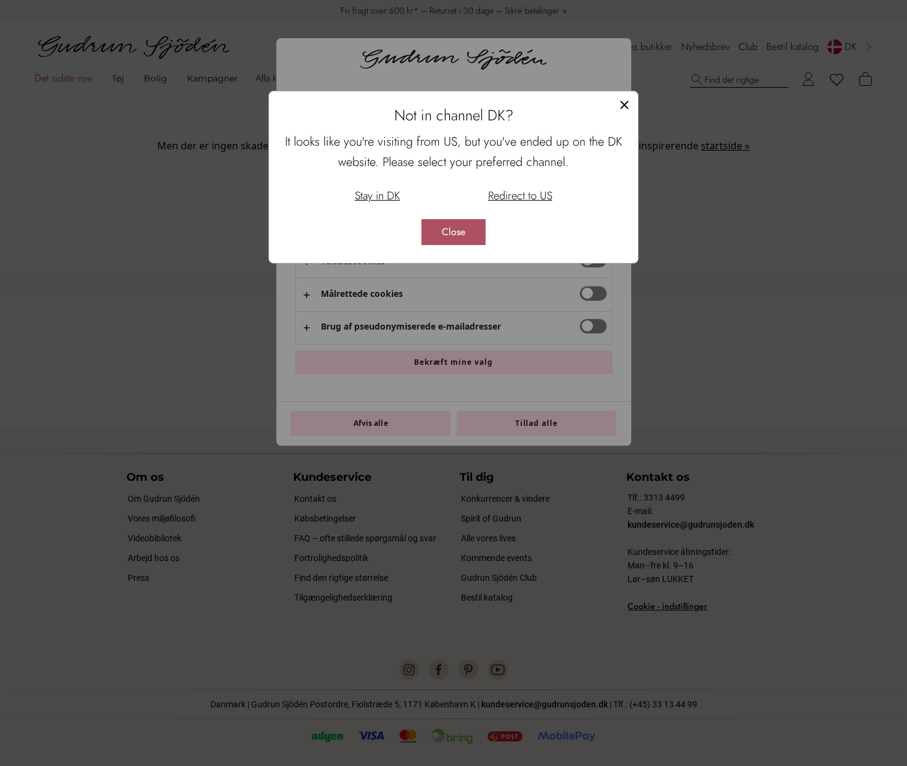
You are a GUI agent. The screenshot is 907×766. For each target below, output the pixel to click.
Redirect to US (520, 196)
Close (453, 232)
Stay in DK (377, 196)
